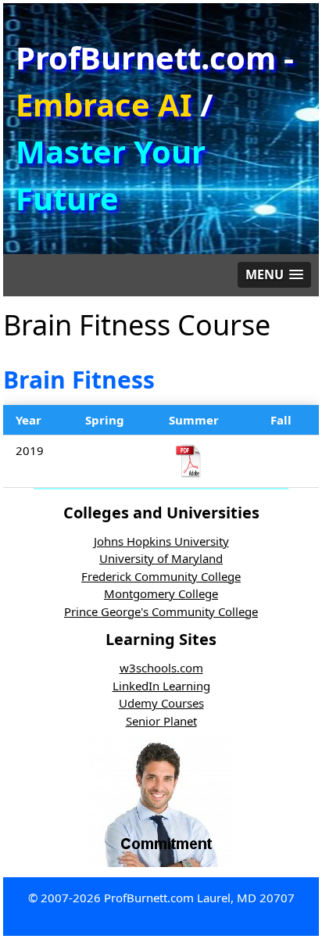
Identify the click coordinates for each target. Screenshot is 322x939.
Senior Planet (161, 721)
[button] (274, 275)
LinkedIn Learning (161, 685)
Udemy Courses (161, 703)
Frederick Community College (161, 576)
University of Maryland (161, 558)
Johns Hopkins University (161, 541)
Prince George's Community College (161, 611)
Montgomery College (161, 593)
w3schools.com (161, 668)
